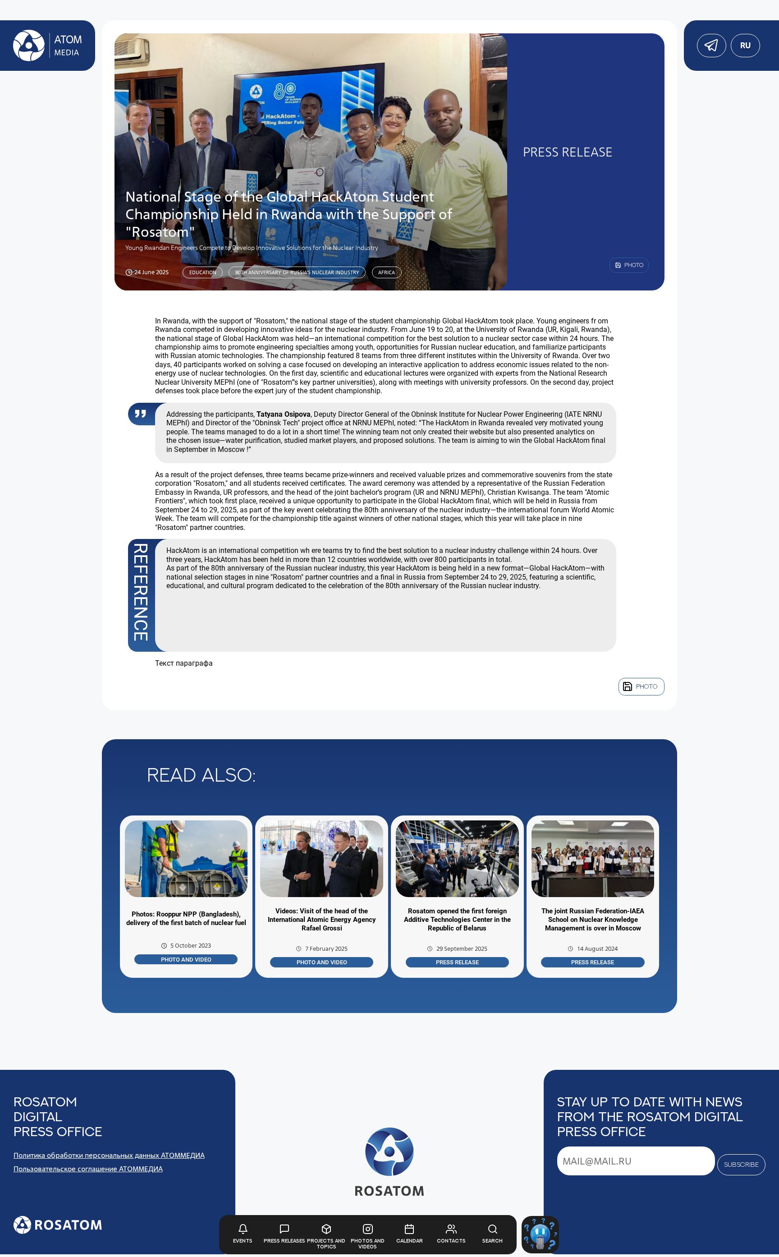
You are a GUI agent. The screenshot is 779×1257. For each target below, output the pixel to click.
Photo (646, 686)
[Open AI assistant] (540, 1234)
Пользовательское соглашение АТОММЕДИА (88, 1169)
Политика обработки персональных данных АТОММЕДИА (109, 1155)
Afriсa (386, 272)
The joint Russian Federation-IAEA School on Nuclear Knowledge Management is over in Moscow (592, 919)
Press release (457, 962)
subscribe (741, 1164)
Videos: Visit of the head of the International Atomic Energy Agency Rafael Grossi (322, 919)
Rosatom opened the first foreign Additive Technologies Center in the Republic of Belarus (457, 919)
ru (745, 45)
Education (202, 272)
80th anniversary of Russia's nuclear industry (297, 272)
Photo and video (186, 959)
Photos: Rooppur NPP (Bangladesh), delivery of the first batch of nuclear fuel (186, 918)
